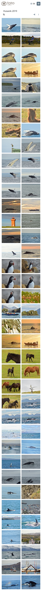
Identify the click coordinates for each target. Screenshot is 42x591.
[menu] (38, 4)
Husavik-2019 (10, 10)
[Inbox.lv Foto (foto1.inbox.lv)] (10, 4)
